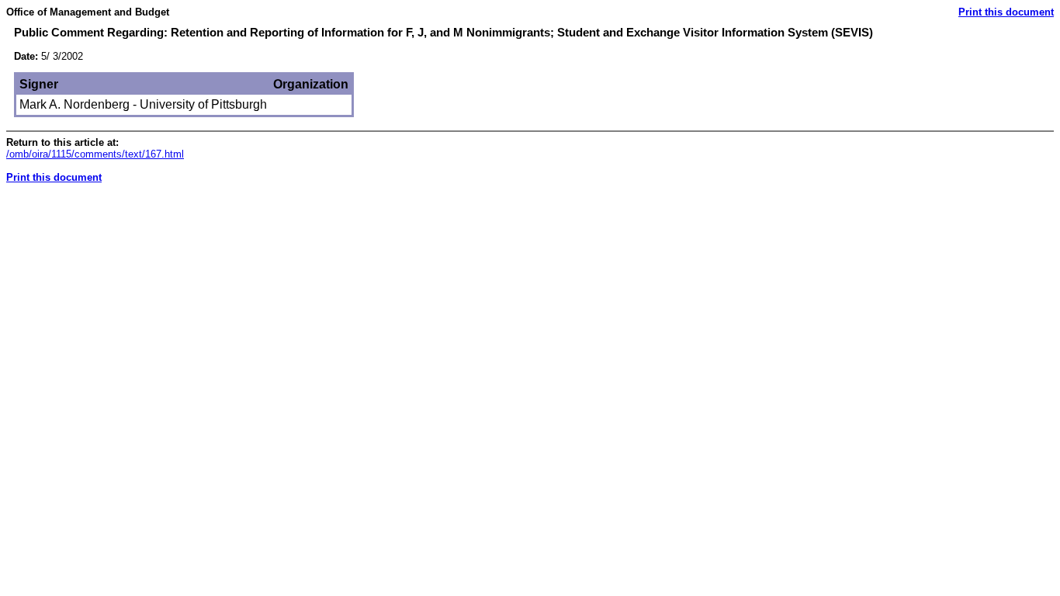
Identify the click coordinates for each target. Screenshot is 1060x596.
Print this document (1006, 12)
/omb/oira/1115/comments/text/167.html (95, 154)
